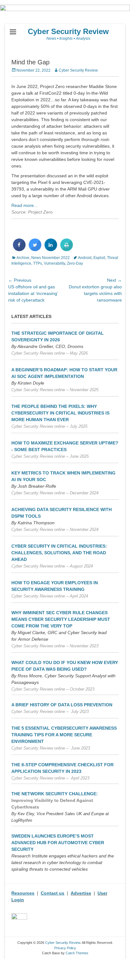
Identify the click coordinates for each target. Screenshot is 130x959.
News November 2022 (50, 258)
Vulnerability (54, 263)
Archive (22, 258)
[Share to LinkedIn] (50, 249)
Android (85, 258)
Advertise (81, 893)
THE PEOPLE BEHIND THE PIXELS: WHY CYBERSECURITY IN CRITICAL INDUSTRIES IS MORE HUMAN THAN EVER (60, 413)
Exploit (99, 258)
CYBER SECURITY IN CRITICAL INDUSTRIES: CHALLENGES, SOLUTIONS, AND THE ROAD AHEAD (59, 553)
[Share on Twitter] (35, 249)
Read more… (24, 205)
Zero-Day (75, 263)
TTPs (37, 263)
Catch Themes (77, 953)
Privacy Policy (65, 948)
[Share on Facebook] (19, 249)
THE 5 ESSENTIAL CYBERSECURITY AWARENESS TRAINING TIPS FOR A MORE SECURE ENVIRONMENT (64, 735)
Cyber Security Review (68, 31)
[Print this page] (66, 249)
